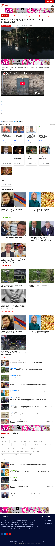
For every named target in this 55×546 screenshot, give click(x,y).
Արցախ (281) (5, 448)
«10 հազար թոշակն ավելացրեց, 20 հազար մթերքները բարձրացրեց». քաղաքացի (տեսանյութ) (32, 422)
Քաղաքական (6, 217)
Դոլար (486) (14, 441)
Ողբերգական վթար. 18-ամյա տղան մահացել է (39, 285)
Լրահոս (4, 358)
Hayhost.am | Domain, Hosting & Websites (30, 543)
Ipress (14, 25)
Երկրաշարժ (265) (35, 448)
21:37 (20, 390)
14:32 (20, 419)
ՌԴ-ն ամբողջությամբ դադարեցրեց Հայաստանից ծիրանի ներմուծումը (11, 210)
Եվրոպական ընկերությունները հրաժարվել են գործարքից (13, 238)
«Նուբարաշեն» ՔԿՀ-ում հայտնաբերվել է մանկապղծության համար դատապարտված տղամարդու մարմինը (13, 306)
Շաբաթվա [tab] (5, 433)
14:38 (20, 405)
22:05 (19, 360)
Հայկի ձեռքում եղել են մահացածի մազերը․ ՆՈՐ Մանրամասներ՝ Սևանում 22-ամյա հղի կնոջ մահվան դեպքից (41, 211)
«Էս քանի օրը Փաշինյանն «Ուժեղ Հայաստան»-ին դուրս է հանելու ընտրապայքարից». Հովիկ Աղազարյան (40, 239)
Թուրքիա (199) (36, 451)
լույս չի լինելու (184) (26, 454)
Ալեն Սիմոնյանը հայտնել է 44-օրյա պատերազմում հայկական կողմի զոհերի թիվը (31, 414)
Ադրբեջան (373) (6, 444)
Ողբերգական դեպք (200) (23, 451)
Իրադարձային (6, 265)
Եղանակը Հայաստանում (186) (10, 454)
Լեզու (50, 1)
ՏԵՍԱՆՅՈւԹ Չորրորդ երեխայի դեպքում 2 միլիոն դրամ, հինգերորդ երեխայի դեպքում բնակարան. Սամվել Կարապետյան (30, 494)
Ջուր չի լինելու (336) (33, 444)
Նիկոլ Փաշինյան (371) (19, 444)
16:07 (20, 383)
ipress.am (19, 541)
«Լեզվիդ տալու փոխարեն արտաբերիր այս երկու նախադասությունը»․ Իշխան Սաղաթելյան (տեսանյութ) (13, 260)
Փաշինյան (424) (38, 441)
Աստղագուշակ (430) (26, 441)
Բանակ (11, 412)
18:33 (19, 397)
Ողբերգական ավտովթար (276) (19, 448)
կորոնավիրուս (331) (46, 444)
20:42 (16, 412)
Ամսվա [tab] (15, 433)
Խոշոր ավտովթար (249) (8, 451)
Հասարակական (6, 25)
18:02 (20, 375)
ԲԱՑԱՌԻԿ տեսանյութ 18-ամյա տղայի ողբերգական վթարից (11, 285)
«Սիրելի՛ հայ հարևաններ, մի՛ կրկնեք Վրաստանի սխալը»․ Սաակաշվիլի (11, 332)
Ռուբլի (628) (5, 441)
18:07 (20, 368)
